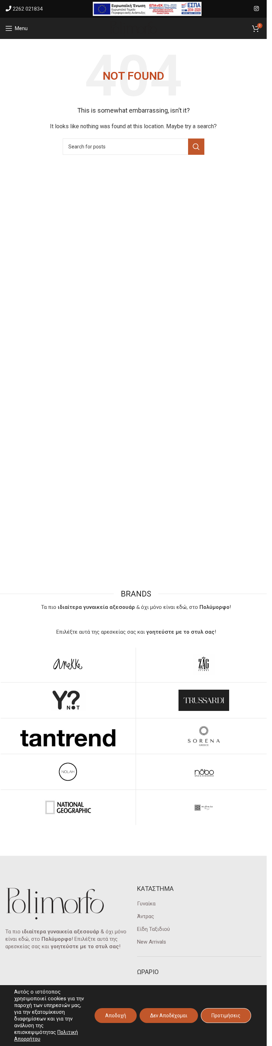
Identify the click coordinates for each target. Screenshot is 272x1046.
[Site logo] (133, 28)
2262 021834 (27, 9)
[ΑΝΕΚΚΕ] (68, 664)
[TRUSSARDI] (204, 700)
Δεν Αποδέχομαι (168, 1015)
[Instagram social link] (256, 8)
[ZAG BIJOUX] (204, 664)
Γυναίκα (146, 903)
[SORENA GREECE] (204, 736)
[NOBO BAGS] (204, 772)
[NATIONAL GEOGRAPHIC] (68, 807)
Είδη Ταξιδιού (153, 929)
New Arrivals (151, 942)
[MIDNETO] (204, 807)
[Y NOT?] (68, 700)
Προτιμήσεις (225, 1015)
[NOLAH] (68, 772)
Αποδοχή (115, 1015)
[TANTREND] (68, 736)
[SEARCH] (196, 146)
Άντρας (145, 916)
